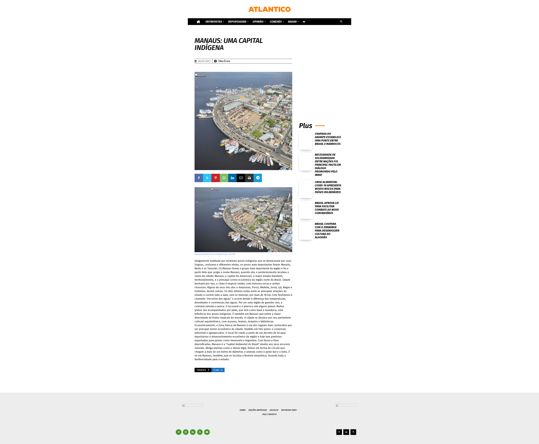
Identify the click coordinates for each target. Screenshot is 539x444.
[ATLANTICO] (269, 9)
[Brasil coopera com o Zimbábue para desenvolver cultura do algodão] (306, 231)
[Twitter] (207, 178)
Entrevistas (213, 21)
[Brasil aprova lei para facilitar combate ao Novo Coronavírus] (306, 210)
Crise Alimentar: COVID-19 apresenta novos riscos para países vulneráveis (328, 187)
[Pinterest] (215, 178)
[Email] (241, 178)
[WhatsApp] (224, 178)
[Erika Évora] (216, 61)
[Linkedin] (232, 178)
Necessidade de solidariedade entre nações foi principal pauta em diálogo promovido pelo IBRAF (328, 165)
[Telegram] (257, 178)
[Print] (249, 178)
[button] (341, 21)
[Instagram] (186, 432)
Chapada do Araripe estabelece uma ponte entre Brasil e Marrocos (328, 139)
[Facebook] (199, 178)
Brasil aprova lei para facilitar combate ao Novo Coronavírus (327, 208)
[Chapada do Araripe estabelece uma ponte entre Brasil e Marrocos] (306, 141)
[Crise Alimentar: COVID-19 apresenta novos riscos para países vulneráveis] (306, 189)
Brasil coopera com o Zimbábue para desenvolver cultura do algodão (327, 230)
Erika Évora (224, 61)
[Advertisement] (322, 89)
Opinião (258, 21)
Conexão (276, 21)
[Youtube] (207, 432)
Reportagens (237, 21)
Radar (292, 21)
